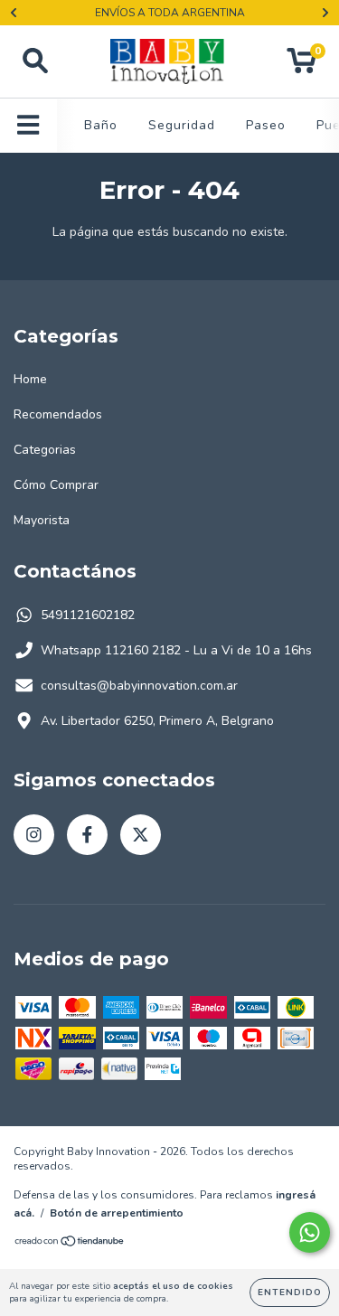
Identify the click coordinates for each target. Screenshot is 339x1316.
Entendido (290, 1292)
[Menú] (28, 126)
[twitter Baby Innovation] (140, 834)
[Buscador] (35, 61)
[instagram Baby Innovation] (34, 834)
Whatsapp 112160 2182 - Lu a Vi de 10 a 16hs (176, 650)
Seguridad (181, 125)
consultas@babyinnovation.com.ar (139, 685)
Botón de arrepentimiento (117, 1213)
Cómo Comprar (56, 485)
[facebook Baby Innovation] (87, 834)
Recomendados (58, 414)
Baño (101, 125)
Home (30, 379)
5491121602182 (88, 615)
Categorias (45, 449)
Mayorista (42, 520)
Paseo (266, 125)
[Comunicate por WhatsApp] (309, 1232)
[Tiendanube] (70, 1243)
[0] (301, 66)
